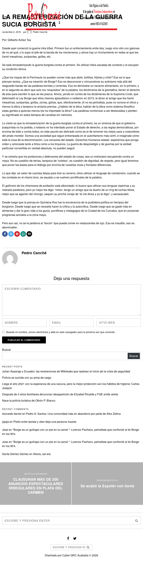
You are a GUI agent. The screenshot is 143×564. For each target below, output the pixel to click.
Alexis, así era (42, 454)
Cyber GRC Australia (75, 555)
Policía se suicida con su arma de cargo (26, 378)
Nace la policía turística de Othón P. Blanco (28, 400)
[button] (137, 520)
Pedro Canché (34, 252)
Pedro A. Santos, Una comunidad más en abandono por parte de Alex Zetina (73, 414)
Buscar (6, 350)
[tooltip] (5, 234)
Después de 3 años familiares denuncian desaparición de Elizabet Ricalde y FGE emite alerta (60, 394)
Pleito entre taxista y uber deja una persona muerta (44, 422)
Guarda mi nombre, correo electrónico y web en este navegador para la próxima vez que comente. (60, 332)
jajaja (5, 422)
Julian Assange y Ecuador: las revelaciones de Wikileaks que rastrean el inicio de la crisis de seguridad (66, 371)
